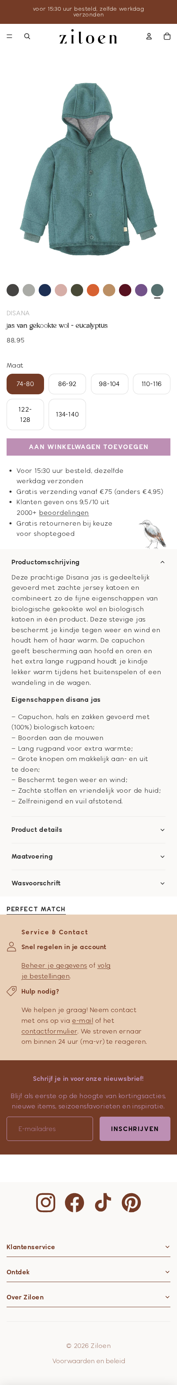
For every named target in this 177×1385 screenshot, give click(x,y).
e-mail (82, 1020)
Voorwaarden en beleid (88, 1361)
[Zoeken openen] (27, 36)
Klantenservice (31, 1247)
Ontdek (18, 1272)
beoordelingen (64, 513)
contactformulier (49, 1031)
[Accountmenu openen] (149, 36)
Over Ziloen (25, 1297)
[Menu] (9, 36)
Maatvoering (32, 856)
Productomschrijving (46, 562)
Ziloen (101, 1346)
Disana (18, 313)
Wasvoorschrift (36, 883)
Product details (37, 829)
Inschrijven (135, 1129)
